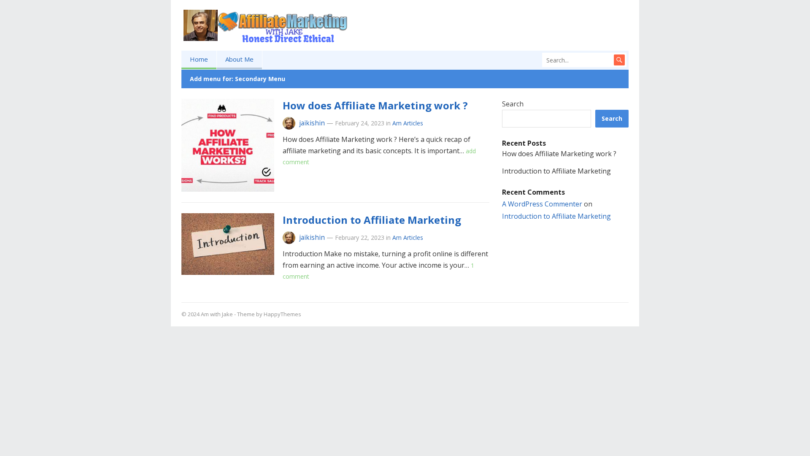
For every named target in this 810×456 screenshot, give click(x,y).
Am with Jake (217, 314)
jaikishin (312, 123)
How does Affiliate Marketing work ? (375, 105)
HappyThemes (282, 314)
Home (199, 59)
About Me (239, 59)
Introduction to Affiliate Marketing (372, 220)
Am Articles (407, 123)
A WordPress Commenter (542, 204)
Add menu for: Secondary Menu (237, 79)
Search (513, 104)
